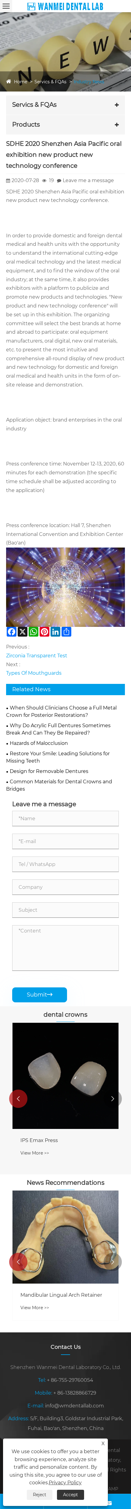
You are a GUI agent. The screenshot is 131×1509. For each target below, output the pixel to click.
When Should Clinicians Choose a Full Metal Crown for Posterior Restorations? (61, 711)
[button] (18, 1099)
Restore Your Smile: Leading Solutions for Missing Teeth (58, 757)
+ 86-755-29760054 (70, 1380)
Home (20, 81)
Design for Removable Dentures (49, 771)
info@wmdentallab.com (74, 1406)
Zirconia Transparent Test (36, 656)
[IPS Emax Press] (65, 1076)
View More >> (34, 1153)
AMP (113, 1489)
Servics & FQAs (50, 81)
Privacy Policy (65, 1483)
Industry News (89, 81)
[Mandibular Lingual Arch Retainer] (65, 1237)
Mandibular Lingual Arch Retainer (61, 1295)
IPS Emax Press (39, 1140)
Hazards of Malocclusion (39, 743)
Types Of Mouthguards (34, 673)
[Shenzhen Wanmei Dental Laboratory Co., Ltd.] (65, 6)
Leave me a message (88, 180)
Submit (39, 994)
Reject (39, 1494)
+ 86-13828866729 (74, 1393)
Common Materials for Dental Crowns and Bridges (59, 785)
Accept (70, 1494)
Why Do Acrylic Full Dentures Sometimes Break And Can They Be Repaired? (58, 729)
